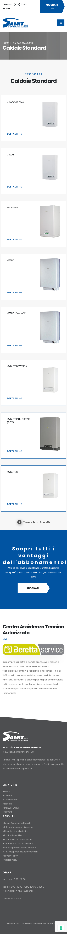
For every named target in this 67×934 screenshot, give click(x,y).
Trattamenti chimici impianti (18, 843)
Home (6, 43)
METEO (10, 260)
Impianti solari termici (15, 835)
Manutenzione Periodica (16, 831)
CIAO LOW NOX (15, 101)
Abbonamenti (11, 799)
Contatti (8, 812)
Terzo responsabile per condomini (21, 851)
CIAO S (10, 154)
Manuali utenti (11, 808)
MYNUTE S (12, 472)
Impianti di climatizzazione (17, 839)
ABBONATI (52, 4)
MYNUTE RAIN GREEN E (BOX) (18, 420)
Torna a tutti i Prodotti (36, 522)
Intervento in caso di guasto (18, 827)
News (7, 791)
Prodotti (8, 803)
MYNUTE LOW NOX (17, 366)
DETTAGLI (12, 133)
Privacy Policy (11, 855)
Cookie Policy (10, 860)
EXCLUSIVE (12, 207)
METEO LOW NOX (16, 313)
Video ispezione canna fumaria (20, 847)
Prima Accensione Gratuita (17, 823)
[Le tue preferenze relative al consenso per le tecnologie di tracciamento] (61, 928)
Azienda (8, 795)
